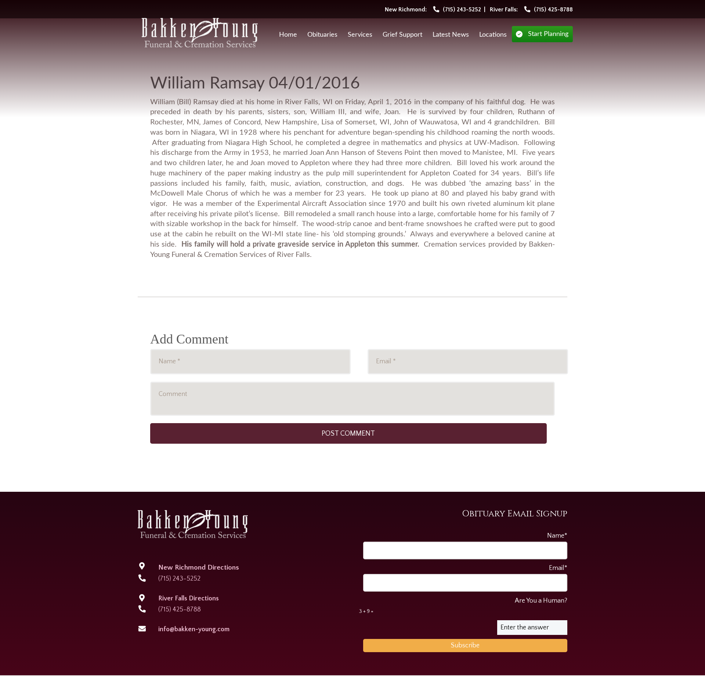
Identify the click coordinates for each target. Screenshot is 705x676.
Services (360, 35)
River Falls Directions (188, 598)
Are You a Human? (463, 606)
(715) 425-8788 (179, 609)
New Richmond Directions (198, 567)
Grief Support (402, 35)
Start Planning (548, 34)
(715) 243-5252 (179, 578)
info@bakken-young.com (193, 629)
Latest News (451, 35)
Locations (493, 35)
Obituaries (322, 35)
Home (288, 35)
